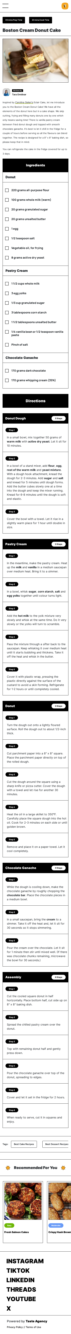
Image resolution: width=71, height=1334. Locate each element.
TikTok (18, 1270)
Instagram (25, 1261)
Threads (21, 1289)
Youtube (21, 1298)
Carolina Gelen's (24, 102)
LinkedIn (20, 1280)
